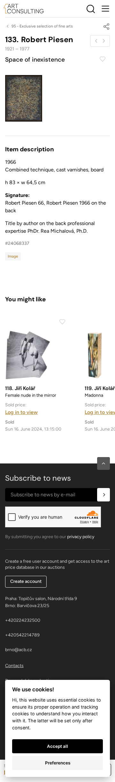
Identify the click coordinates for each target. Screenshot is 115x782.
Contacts (14, 665)
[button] (103, 463)
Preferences (57, 762)
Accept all (57, 746)
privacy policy (80, 536)
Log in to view (21, 412)
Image (13, 256)
